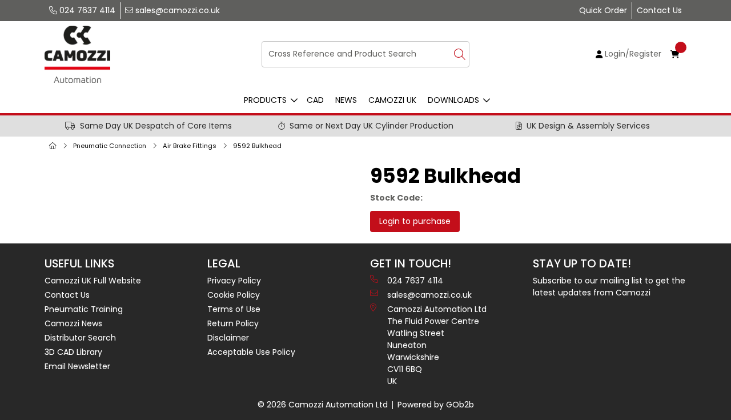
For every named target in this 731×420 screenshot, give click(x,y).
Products (265, 100)
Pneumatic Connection (109, 145)
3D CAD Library (73, 352)
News (346, 100)
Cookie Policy (233, 295)
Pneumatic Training (84, 309)
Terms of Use (233, 309)
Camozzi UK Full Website (93, 280)
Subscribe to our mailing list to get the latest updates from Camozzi (609, 286)
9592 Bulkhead (257, 145)
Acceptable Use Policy (251, 352)
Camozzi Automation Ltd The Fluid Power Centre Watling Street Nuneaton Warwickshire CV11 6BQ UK (437, 345)
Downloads (453, 100)
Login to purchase (415, 221)
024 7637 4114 (86, 10)
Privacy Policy (234, 280)
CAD (315, 100)
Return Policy (233, 323)
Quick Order (603, 10)
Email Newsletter (77, 366)
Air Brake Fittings (189, 145)
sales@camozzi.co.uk (176, 10)
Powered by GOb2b (435, 404)
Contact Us (659, 10)
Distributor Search (80, 337)
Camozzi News (73, 323)
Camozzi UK (392, 100)
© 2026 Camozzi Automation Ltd (323, 404)
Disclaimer (228, 337)
